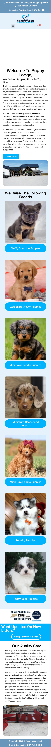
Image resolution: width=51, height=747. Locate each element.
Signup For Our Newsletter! (21, 10)
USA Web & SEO (34, 745)
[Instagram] (39, 10)
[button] (13, 26)
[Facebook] (35, 10)
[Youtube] (43, 10)
